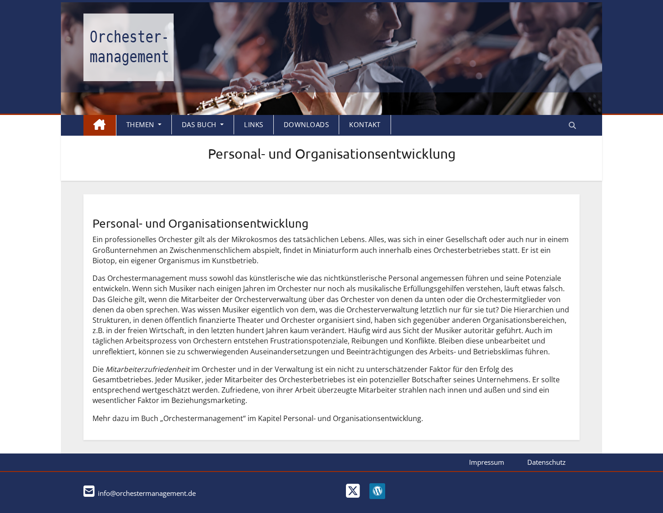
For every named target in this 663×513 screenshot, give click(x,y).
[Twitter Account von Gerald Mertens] (349, 496)
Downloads (306, 124)
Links (253, 124)
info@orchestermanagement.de (146, 493)
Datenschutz (546, 462)
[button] (572, 125)
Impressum (486, 462)
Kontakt (365, 124)
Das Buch (200, 124)
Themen (141, 124)
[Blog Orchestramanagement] (374, 496)
